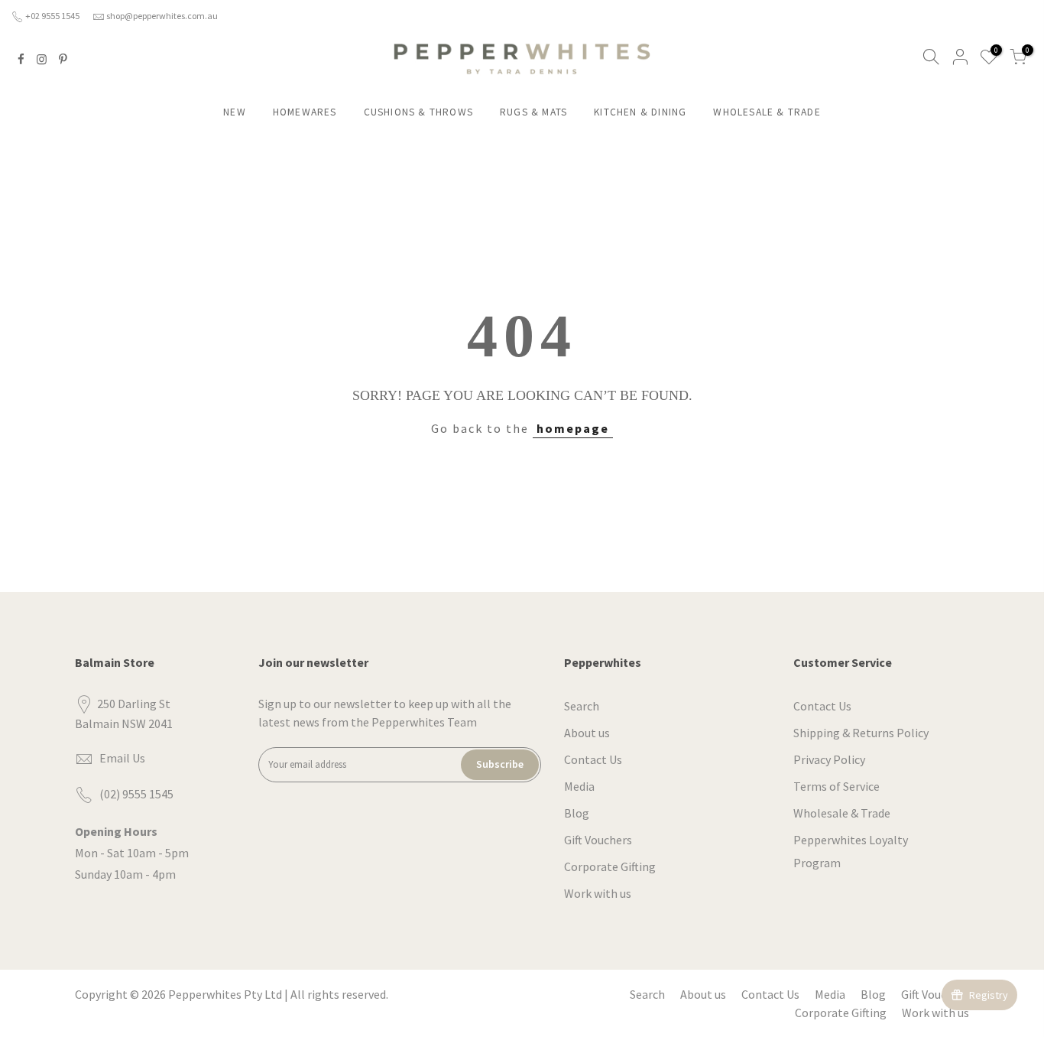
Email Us (122, 758)
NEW (234, 112)
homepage (573, 428)
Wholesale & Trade (841, 813)
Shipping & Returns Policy (861, 732)
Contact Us (593, 759)
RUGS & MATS (533, 112)
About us (587, 732)
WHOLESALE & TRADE (766, 112)
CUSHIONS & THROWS (418, 112)
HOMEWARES (305, 112)
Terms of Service (836, 786)
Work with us (597, 893)
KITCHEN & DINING (640, 112)
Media (579, 786)
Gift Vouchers (598, 839)
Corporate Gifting (610, 866)
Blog (576, 813)
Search (581, 706)
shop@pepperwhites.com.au (162, 15)
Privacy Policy (829, 759)
